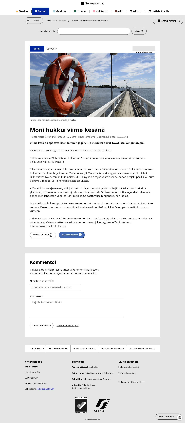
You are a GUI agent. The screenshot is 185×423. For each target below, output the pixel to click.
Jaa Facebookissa (70, 234)
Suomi (42, 11)
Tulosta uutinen (41, 234)
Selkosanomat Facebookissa (131, 382)
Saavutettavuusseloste (112, 348)
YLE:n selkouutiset (127, 373)
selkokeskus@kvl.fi (45, 388)
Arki (119, 11)
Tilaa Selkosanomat (58, 348)
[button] (144, 49)
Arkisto (136, 11)
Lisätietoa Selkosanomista (142, 348)
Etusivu (23, 11)
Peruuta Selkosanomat (84, 348)
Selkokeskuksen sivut (128, 367)
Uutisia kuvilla (160, 11)
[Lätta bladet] (168, 21)
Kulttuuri (101, 11)
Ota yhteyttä (37, 348)
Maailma (61, 11)
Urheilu (81, 11)
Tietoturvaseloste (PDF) (68, 325)
